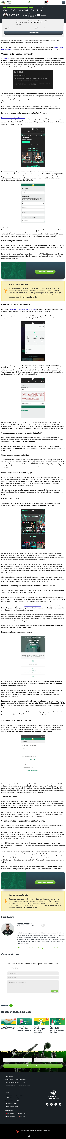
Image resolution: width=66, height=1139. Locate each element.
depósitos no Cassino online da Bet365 (23, 309)
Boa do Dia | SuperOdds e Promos (12, 1082)
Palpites (7, 1092)
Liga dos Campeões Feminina (12, 1106)
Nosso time (28, 1087)
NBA (18, 1100)
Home (4, 7)
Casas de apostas (9, 1079)
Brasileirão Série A (20, 1095)
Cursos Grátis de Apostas (24, 1085)
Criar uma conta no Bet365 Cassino (13, 118)
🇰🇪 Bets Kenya (22, 1116)
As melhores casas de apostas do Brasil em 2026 (17, 7)
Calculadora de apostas (10, 1085)
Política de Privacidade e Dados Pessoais (34, 1132)
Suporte (20, 1087)
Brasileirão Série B (9, 1097)
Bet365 (31, 7)
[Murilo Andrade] (5, 15)
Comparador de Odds (21, 1079)
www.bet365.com (48, 258)
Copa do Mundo (9, 1095)
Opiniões (42, 15)
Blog (24, 1082)
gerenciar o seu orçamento (32, 606)
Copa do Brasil (20, 1097)
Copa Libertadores (9, 1100)
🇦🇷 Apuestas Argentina (10, 1116)
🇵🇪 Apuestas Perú (21, 1113)
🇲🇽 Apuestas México (10, 1113)
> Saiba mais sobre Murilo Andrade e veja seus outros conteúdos (38, 948)
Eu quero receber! (34, 32)
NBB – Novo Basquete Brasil (11, 1103)
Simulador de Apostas (10, 1087)
